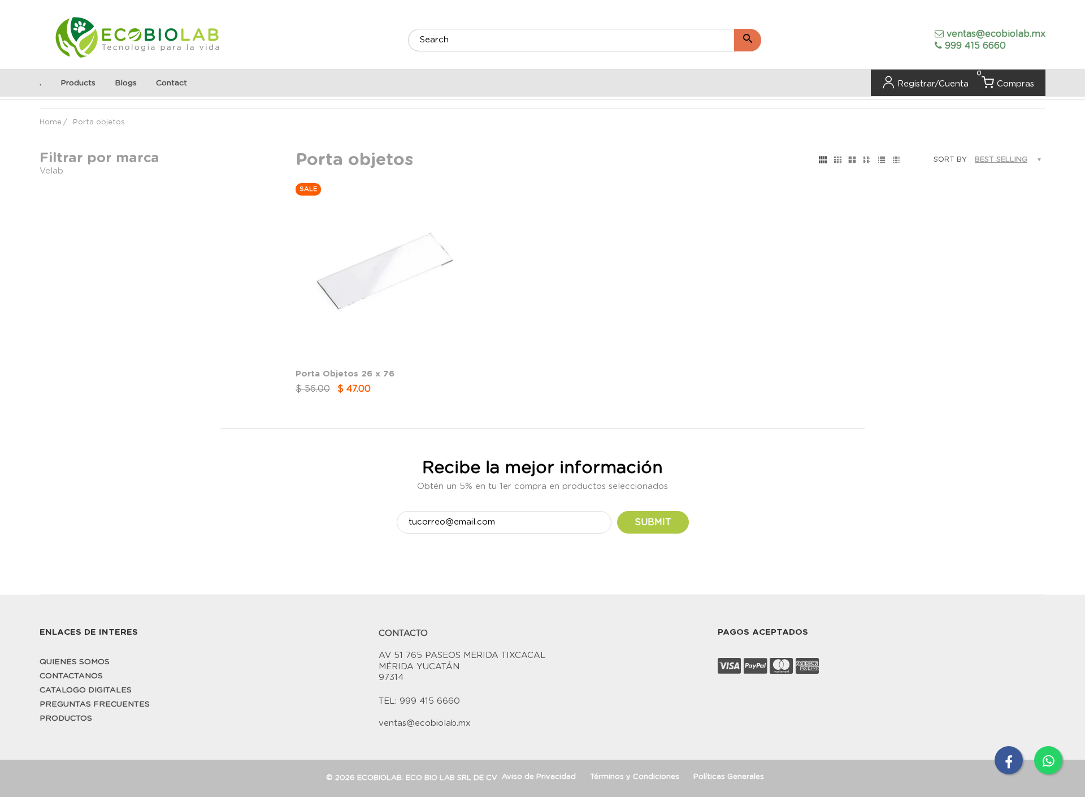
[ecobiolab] (137, 38)
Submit (653, 522)
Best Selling (1001, 159)
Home (51, 122)
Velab (51, 171)
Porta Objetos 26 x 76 (345, 374)
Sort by (950, 159)
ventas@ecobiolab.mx (996, 33)
